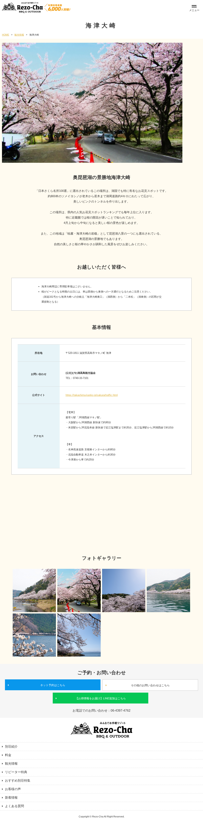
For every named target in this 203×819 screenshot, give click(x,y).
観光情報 (19, 34)
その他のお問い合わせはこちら (150, 685)
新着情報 (11, 797)
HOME (5, 34)
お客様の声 (13, 789)
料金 (8, 755)
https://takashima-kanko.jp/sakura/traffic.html (92, 395)
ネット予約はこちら (52, 685)
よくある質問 (14, 806)
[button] (6, 102)
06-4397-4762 (120, 710)
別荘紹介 (11, 746)
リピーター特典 (16, 772)
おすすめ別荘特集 (17, 780)
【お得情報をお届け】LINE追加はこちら (100, 698)
